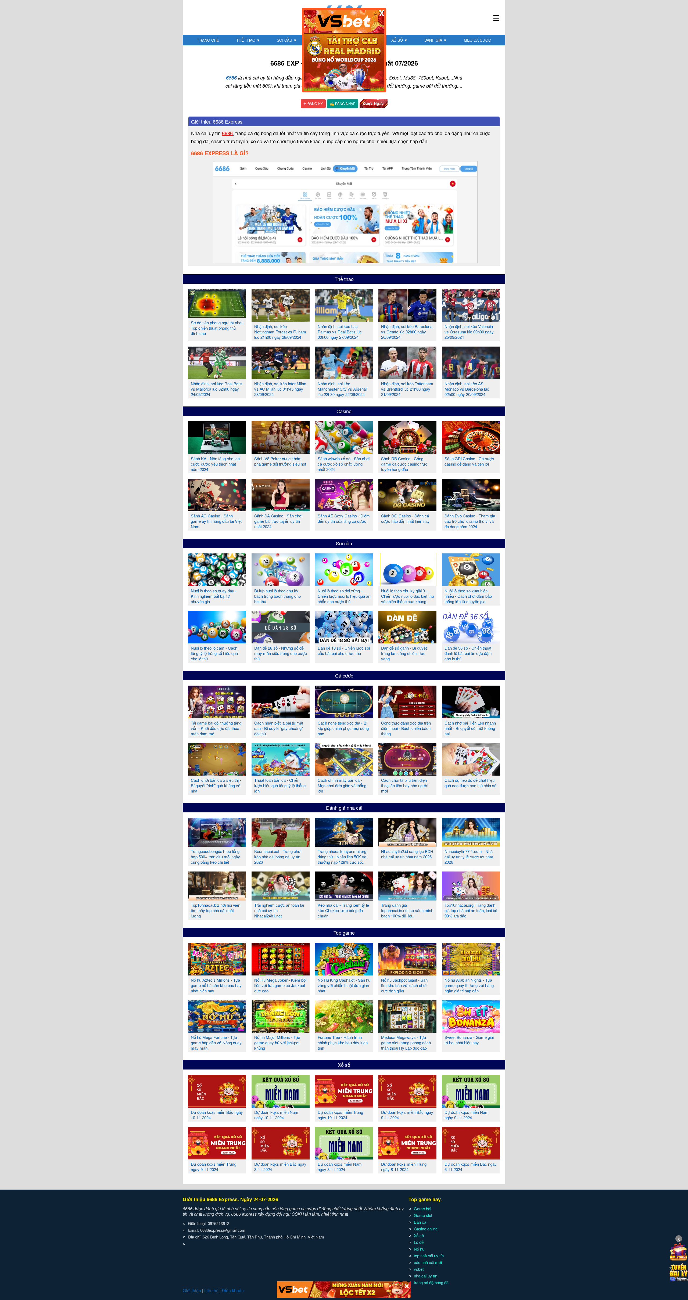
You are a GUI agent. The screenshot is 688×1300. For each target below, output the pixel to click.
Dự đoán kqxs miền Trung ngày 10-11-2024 (340, 1114)
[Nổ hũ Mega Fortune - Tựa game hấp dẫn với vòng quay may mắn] (217, 1030)
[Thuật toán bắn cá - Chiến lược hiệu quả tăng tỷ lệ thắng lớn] (281, 773)
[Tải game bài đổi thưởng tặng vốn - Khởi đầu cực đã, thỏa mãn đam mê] (217, 716)
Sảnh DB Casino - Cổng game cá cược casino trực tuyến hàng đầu (404, 464)
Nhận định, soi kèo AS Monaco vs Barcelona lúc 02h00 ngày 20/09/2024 (467, 389)
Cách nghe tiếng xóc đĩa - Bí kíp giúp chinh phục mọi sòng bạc (343, 728)
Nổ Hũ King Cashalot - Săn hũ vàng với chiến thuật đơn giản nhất (344, 985)
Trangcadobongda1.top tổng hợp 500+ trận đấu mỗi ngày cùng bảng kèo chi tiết (215, 856)
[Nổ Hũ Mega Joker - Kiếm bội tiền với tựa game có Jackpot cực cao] (281, 973)
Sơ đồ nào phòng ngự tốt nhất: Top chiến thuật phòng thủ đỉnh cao (217, 328)
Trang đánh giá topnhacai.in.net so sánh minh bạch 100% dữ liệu (407, 910)
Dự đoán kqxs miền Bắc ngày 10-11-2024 (217, 1114)
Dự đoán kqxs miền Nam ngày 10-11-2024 (276, 1114)
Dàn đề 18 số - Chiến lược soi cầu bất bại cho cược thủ (344, 650)
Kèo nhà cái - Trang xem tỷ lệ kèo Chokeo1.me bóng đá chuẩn (343, 910)
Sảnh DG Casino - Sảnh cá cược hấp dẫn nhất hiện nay (405, 518)
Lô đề (419, 1242)
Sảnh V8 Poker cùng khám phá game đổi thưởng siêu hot (280, 461)
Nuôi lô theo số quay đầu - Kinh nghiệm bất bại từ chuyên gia (213, 596)
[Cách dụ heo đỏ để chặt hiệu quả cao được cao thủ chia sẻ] (471, 773)
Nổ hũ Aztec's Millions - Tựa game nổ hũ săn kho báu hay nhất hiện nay (216, 985)
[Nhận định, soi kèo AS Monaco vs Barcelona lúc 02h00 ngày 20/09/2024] (471, 376)
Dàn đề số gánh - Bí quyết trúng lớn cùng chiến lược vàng (404, 653)
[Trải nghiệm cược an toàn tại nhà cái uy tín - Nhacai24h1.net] (281, 898)
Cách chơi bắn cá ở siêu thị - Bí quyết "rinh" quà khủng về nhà (216, 785)
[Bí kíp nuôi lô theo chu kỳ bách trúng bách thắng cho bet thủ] (281, 584)
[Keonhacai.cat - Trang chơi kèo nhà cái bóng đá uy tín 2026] (281, 844)
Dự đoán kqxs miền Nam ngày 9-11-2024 (467, 1114)
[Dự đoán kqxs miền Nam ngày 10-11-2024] (281, 1105)
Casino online (426, 1228)
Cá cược (344, 675)
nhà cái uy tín (425, 1276)
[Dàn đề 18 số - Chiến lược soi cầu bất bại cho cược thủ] (344, 641)
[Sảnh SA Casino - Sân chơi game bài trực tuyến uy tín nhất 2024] (281, 509)
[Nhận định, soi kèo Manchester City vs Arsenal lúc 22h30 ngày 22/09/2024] (344, 376)
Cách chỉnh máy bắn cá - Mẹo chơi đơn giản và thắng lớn (342, 785)
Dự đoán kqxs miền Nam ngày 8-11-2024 (340, 1166)
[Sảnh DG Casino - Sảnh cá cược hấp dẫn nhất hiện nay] (407, 509)
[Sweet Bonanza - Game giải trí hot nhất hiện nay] (471, 1030)
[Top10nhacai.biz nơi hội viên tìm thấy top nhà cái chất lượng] (217, 898)
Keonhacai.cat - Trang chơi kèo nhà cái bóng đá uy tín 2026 (277, 856)
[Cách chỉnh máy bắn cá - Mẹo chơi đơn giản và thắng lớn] (344, 773)
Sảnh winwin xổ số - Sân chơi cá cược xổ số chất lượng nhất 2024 (344, 464)
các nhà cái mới (428, 1262)
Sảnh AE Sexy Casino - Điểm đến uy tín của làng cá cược (344, 518)
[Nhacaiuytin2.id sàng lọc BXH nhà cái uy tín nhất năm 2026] (407, 844)
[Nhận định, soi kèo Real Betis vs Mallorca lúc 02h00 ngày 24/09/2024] (217, 376)
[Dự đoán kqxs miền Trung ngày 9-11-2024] (217, 1157)
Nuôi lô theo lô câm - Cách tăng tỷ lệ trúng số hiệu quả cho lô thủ (214, 653)
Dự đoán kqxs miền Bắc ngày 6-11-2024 (471, 1166)
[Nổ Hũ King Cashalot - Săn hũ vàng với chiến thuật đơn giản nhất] (344, 973)
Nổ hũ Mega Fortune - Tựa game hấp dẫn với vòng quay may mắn (216, 1042)
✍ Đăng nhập (343, 103)
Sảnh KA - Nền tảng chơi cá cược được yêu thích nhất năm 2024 (215, 464)
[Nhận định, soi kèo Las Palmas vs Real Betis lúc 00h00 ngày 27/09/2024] (344, 319)
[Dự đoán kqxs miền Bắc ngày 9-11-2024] (407, 1105)
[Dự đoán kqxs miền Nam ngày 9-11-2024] (471, 1105)
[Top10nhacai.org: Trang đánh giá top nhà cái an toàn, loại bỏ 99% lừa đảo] (471, 898)
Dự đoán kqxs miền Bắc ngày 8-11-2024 (280, 1166)
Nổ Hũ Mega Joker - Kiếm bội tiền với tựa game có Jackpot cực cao (280, 985)
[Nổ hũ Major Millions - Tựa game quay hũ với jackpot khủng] (281, 1030)
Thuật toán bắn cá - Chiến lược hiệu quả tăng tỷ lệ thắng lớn (280, 785)
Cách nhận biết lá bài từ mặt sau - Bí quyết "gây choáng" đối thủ (278, 728)
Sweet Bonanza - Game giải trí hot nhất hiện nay (469, 1039)
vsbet (419, 1269)
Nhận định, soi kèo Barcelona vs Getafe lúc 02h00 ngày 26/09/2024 (406, 331)
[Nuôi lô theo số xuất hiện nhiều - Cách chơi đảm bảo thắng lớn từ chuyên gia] (471, 584)
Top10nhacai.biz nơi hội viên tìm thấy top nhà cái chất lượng (215, 910)
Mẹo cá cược (477, 40)
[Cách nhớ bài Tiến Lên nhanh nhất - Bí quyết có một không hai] (471, 716)
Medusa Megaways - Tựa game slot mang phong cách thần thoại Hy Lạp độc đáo (406, 1042)
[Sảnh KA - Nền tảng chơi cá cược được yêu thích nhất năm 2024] (217, 451)
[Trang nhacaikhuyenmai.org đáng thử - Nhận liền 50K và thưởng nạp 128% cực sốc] (344, 844)
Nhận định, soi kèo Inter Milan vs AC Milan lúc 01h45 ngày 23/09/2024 (280, 389)
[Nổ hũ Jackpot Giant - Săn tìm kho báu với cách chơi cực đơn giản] (407, 973)
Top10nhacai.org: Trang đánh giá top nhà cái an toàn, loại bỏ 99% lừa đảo (471, 910)
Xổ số (399, 40)
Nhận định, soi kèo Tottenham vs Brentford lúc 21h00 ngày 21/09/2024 (407, 389)
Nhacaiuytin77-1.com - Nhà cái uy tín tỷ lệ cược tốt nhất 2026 (469, 856)
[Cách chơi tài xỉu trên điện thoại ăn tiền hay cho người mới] (407, 773)
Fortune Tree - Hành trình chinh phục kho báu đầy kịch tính (343, 1042)
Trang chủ (208, 40)
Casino (344, 411)
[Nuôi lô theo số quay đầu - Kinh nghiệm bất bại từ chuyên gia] (217, 584)
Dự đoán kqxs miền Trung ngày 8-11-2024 (404, 1166)
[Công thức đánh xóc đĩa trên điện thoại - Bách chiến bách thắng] (407, 716)
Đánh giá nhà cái (344, 807)
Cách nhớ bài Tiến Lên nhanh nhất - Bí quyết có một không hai (470, 728)
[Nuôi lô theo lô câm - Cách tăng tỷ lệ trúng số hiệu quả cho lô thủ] (217, 641)
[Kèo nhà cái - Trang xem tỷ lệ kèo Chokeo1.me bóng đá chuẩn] (344, 898)
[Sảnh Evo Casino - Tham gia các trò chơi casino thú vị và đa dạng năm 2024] (471, 509)
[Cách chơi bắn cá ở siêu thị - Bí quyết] (217, 773)
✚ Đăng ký (313, 103)
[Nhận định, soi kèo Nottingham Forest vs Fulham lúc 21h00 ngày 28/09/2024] (281, 319)
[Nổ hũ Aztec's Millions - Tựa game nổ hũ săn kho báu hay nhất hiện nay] (217, 973)
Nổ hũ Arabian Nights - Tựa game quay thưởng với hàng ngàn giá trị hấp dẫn (469, 985)
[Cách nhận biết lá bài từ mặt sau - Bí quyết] (281, 716)
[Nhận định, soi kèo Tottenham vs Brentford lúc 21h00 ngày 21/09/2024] (407, 376)
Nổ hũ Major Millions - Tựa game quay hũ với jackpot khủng (277, 1042)
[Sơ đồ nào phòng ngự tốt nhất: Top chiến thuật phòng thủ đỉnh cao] (217, 315)
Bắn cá (420, 1222)
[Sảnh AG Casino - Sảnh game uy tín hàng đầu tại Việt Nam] (217, 509)
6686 (231, 77)
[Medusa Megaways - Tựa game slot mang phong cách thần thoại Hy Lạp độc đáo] (407, 1030)
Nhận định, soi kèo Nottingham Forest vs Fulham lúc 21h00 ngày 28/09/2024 (280, 331)
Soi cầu (287, 40)
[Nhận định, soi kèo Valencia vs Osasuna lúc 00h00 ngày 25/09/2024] (471, 319)
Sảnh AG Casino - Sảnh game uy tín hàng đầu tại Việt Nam (216, 521)
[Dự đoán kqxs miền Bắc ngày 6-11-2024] (471, 1157)
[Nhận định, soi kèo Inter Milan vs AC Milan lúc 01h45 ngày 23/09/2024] (281, 376)
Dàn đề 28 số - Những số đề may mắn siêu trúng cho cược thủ (280, 653)
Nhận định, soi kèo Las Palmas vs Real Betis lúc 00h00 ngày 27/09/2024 (340, 331)
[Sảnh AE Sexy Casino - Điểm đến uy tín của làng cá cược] (344, 509)
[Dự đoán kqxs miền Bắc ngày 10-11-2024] (217, 1105)
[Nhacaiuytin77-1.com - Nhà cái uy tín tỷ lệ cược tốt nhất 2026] (471, 844)
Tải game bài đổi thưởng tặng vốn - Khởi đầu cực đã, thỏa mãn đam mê (216, 728)
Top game (344, 932)
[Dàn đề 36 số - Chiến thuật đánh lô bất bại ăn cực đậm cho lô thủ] (471, 641)
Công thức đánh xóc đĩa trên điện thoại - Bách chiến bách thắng (406, 728)
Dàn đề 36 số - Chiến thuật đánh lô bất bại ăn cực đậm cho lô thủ (468, 653)
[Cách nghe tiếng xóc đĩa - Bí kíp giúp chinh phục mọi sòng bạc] (344, 716)
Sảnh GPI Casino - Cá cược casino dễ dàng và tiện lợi (469, 461)
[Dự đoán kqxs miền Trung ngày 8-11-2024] (407, 1157)
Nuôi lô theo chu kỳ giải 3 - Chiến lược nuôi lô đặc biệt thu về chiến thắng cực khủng (407, 596)
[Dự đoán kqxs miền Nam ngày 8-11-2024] (344, 1157)
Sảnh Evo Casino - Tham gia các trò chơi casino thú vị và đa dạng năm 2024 (470, 521)
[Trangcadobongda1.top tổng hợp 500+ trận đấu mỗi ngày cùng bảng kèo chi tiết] (217, 844)
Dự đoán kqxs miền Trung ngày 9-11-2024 (213, 1166)
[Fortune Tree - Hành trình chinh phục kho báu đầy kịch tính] (344, 1030)
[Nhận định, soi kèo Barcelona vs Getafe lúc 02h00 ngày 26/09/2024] (407, 319)
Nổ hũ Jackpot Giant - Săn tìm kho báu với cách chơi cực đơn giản (404, 985)
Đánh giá (435, 40)
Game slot (423, 1215)
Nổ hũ (419, 1249)
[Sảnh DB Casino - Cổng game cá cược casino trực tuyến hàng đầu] (407, 451)
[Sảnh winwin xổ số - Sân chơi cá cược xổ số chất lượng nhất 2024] (344, 451)
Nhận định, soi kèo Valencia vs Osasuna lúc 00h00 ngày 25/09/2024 (469, 331)
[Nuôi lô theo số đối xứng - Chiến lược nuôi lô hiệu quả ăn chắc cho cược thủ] (344, 584)
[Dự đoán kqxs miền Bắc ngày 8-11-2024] (281, 1157)
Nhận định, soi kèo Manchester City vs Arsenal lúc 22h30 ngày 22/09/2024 (342, 389)
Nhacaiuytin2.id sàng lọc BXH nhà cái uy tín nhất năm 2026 (407, 853)
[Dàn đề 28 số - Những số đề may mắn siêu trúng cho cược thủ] (281, 641)
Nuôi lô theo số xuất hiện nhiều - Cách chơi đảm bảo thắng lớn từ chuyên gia (468, 596)
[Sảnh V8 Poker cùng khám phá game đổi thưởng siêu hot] (281, 451)
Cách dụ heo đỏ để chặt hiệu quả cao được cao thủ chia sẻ (470, 782)
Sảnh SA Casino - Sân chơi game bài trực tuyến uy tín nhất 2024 (278, 521)
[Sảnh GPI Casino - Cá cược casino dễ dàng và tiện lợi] (471, 451)
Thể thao (248, 40)
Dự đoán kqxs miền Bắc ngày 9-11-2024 (407, 1114)
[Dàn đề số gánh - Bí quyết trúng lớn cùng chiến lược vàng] (407, 641)
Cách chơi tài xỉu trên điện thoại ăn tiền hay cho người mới (404, 785)
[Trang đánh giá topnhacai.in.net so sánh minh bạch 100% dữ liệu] (407, 898)
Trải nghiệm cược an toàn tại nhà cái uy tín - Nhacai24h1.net (279, 910)
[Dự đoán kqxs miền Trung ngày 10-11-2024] (344, 1105)
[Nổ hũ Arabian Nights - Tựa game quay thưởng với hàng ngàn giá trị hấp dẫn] (471, 973)
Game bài (422, 1208)
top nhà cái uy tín (429, 1255)
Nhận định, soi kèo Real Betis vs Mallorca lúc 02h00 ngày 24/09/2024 (216, 389)
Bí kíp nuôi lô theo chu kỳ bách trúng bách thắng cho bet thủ (277, 596)
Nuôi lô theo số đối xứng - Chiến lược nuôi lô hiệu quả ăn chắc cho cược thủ (344, 596)
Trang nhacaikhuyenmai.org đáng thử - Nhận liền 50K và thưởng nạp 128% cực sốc (342, 856)
